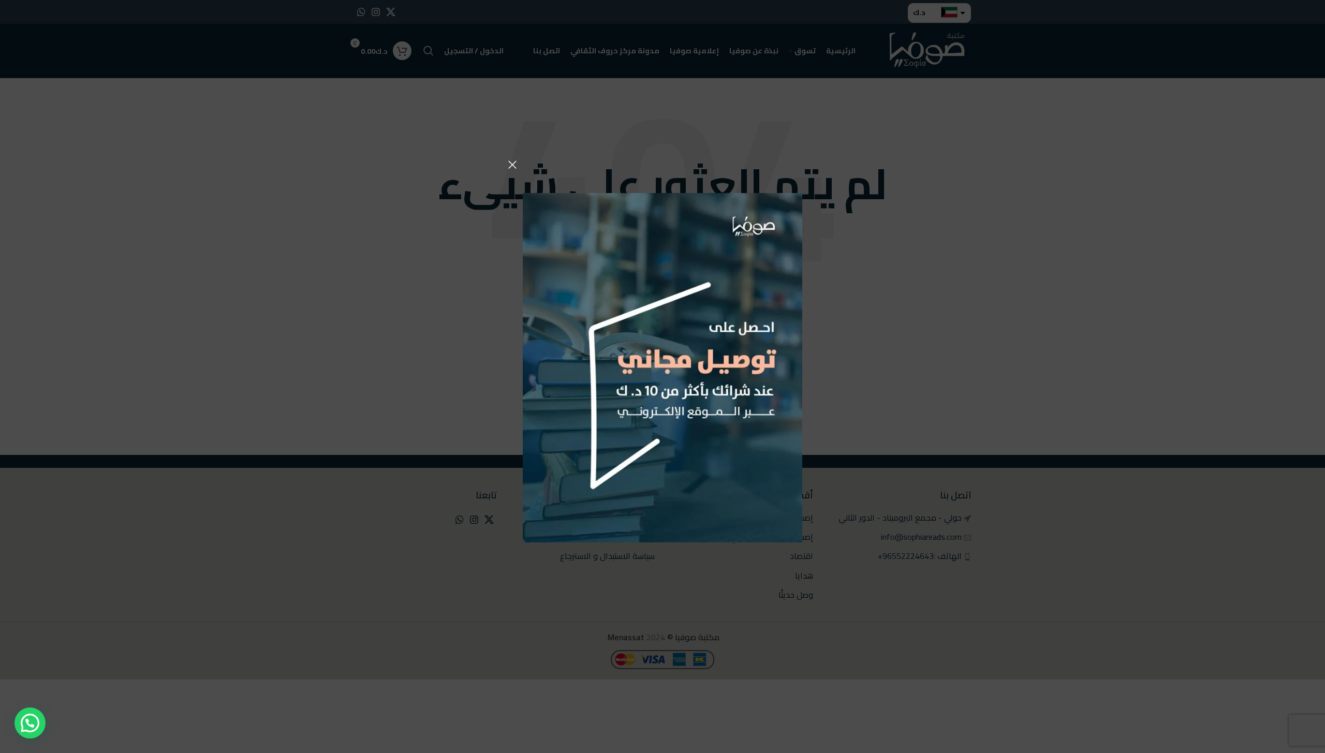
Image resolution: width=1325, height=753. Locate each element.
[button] (30, 723)
